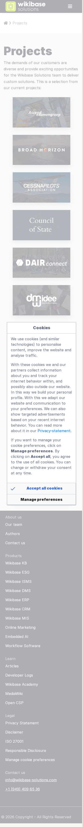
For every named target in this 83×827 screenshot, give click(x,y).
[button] (41, 488)
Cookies (41, 327)
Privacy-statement (54, 430)
